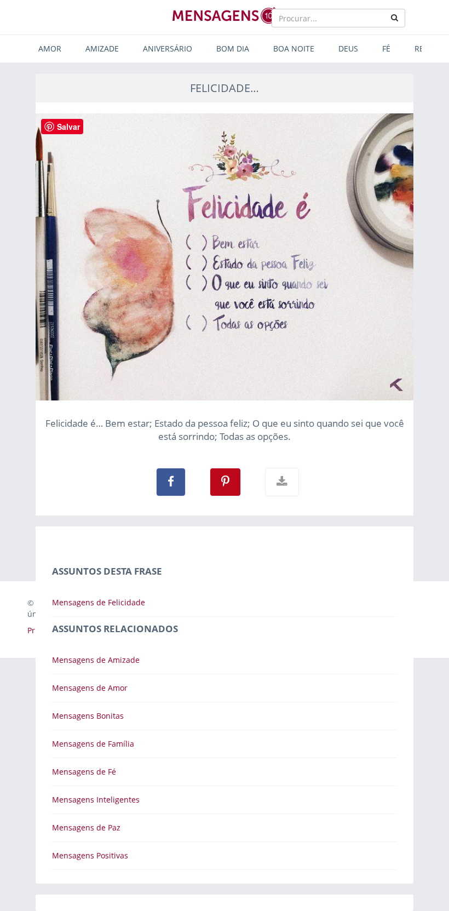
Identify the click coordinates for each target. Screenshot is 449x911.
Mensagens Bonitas (88, 716)
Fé (386, 48)
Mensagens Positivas (90, 855)
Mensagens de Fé (84, 771)
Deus (348, 48)
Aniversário (167, 48)
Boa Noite (293, 48)
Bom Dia (232, 48)
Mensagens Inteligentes (96, 799)
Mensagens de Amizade (96, 660)
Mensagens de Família (93, 743)
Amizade (102, 48)
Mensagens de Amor (90, 688)
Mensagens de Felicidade (98, 602)
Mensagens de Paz (86, 827)
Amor (49, 48)
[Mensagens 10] (224, 15)
